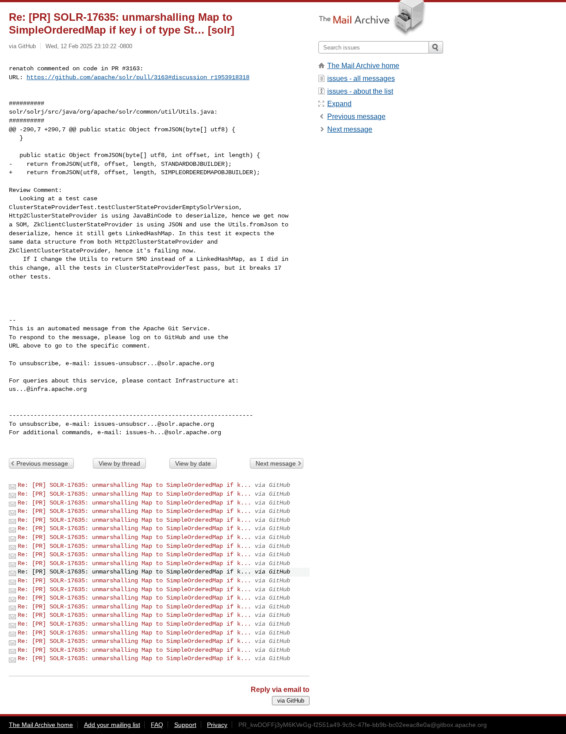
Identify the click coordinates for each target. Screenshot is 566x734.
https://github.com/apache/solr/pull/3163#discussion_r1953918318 (138, 77)
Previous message (42, 463)
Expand (339, 103)
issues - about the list (360, 91)
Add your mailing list (112, 724)
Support (185, 724)
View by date (193, 463)
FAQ (157, 724)
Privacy (217, 724)
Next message (276, 463)
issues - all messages (361, 78)
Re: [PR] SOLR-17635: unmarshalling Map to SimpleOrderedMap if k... (134, 485)
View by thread (119, 463)
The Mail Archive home (363, 65)
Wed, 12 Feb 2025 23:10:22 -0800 (89, 46)
